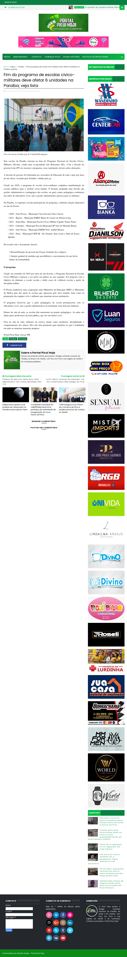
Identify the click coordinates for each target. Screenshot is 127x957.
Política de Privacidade (95, 57)
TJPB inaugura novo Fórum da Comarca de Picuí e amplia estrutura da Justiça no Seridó (72, 408)
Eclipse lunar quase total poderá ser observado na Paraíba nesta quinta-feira (14, 407)
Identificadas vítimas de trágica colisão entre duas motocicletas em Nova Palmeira (112, 884)
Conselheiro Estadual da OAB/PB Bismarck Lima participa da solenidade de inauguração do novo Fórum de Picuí (43, 409)
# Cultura (13, 339)
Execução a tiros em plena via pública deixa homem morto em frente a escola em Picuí (112, 821)
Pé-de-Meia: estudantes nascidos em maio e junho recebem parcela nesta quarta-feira (112, 872)
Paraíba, (37, 91)
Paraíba (21, 67)
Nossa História (71, 57)
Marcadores (20, 57)
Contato (37, 57)
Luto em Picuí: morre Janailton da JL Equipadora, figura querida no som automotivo (104, 859)
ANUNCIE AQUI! (10, 2)
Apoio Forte (60, 7)
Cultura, (30, 91)
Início (7, 57)
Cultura (12, 67)
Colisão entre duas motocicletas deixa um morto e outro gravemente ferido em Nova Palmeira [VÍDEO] (105, 834)
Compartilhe (16, 345)
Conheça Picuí (52, 57)
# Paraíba (22, 339)
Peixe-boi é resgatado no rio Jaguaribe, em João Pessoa (111, 846)
